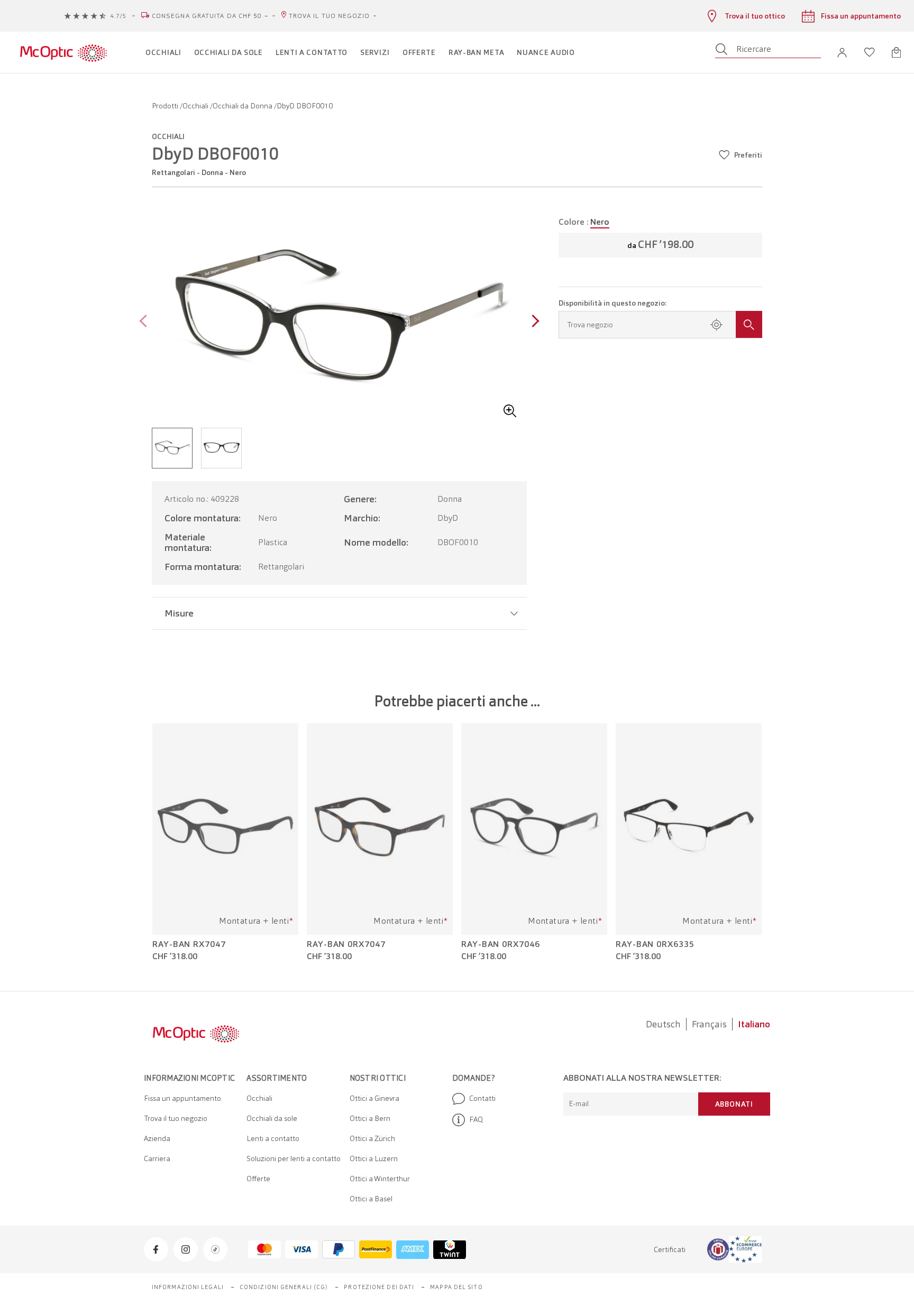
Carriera (157, 1158)
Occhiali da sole (271, 1118)
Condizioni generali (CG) (284, 1287)
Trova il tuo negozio (329, 16)
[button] (842, 52)
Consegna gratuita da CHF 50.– (210, 16)
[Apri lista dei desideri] (869, 52)
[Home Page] (63, 52)
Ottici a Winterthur (380, 1178)
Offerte (258, 1178)
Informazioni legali (188, 1287)
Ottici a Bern (370, 1118)
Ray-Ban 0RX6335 (655, 944)
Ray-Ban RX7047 (189, 944)
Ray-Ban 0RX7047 (346, 944)
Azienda (157, 1138)
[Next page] (533, 322)
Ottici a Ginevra (374, 1098)
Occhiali (196, 106)
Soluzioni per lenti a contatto (293, 1158)
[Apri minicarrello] (896, 52)
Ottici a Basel (371, 1198)
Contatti (482, 1098)
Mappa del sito (456, 1287)
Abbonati (734, 1104)
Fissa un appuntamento (182, 1098)
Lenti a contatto (272, 1138)
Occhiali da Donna (243, 106)
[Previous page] (146, 322)
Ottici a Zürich (372, 1138)
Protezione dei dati (379, 1287)
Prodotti (166, 106)
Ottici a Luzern (374, 1158)
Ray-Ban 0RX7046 (500, 944)
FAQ (476, 1119)
